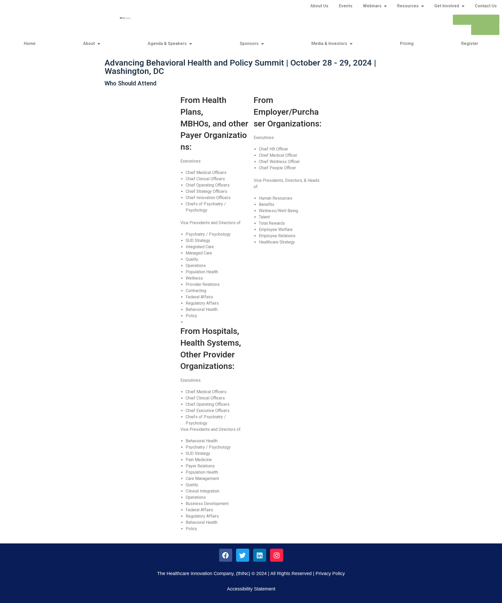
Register (469, 43)
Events (345, 5)
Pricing (407, 43)
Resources (408, 5)
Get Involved (446, 5)
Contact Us (486, 5)
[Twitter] (242, 555)
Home (30, 43)
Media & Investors (329, 43)
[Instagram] (276, 555)
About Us (319, 5)
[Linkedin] (259, 555)
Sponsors (249, 43)
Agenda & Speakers (167, 43)
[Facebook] (225, 555)
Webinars (372, 5)
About (89, 43)
